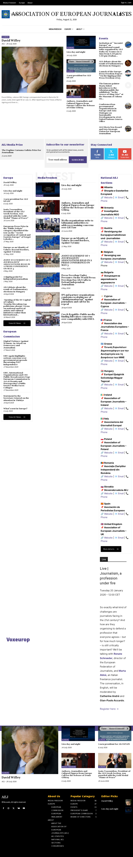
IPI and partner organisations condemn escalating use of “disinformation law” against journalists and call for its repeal (77, 300)
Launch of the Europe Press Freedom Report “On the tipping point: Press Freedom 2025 (110, 74)
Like (97, 149)
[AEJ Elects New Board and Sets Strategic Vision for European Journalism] (128, 129)
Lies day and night (75, 52)
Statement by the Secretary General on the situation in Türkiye (16, 398)
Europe (5, 37)
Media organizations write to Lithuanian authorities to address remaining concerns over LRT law (77, 224)
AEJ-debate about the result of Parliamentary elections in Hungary (111, 63)
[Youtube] (24, 808)
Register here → (109, 708)
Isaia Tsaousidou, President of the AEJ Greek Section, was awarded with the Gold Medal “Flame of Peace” (15, 213)
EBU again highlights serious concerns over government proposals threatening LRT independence (15, 360)
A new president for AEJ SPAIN (78, 76)
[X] (13, 808)
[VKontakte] (19, 808)
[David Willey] (32, 70)
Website (108, 197)
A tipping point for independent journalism (15, 278)
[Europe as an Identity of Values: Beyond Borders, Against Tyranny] (48, 242)
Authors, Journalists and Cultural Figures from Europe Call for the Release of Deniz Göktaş (80, 104)
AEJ (3, 43)
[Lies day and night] (81, 42)
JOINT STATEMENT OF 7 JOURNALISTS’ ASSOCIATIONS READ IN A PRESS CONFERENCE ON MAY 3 (16, 264)
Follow (111, 149)
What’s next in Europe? (15, 408)
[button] (127, 14)
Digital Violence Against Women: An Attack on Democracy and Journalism (15, 344)
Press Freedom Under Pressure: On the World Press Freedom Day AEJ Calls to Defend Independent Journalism (78, 280)
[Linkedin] (120, 14)
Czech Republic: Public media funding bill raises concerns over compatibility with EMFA (78, 316)
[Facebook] (114, 14)
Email (121, 197)
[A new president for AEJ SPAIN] (81, 65)
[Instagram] (8, 808)
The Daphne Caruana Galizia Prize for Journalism (21, 151)
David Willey (11, 40)
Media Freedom (74, 97)
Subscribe (78, 159)
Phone (104, 200)
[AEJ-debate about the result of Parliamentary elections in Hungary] (128, 63)
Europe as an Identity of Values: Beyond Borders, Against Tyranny (16, 249)
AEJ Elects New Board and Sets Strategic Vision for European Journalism (110, 130)
